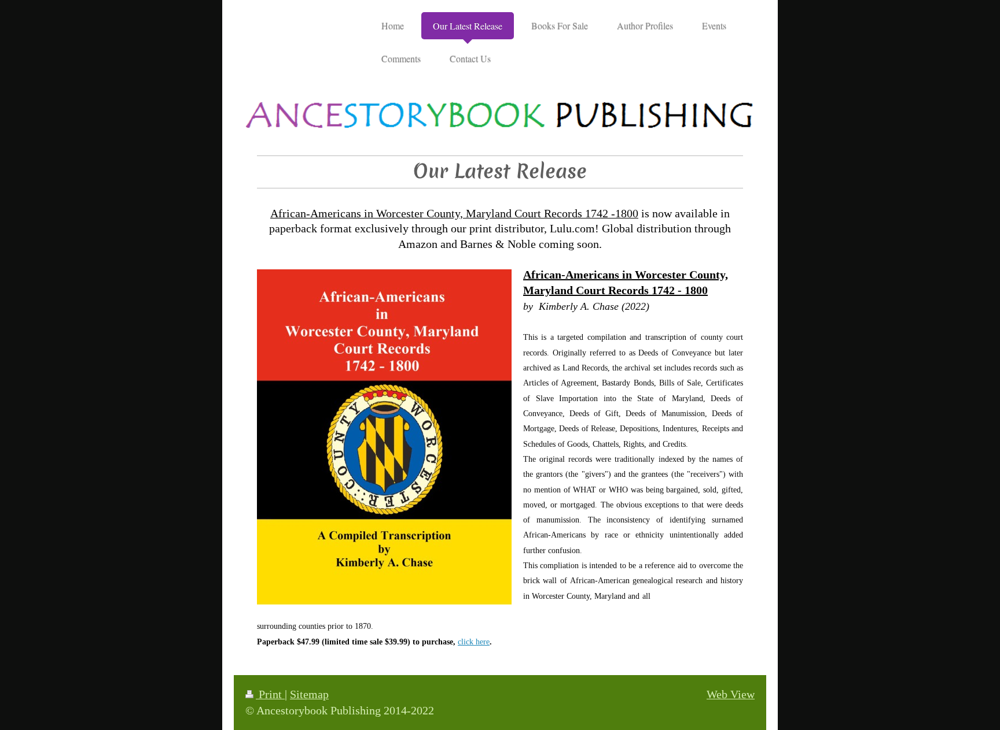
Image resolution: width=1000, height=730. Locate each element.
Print (270, 694)
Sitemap (309, 694)
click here (474, 642)
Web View (731, 694)
